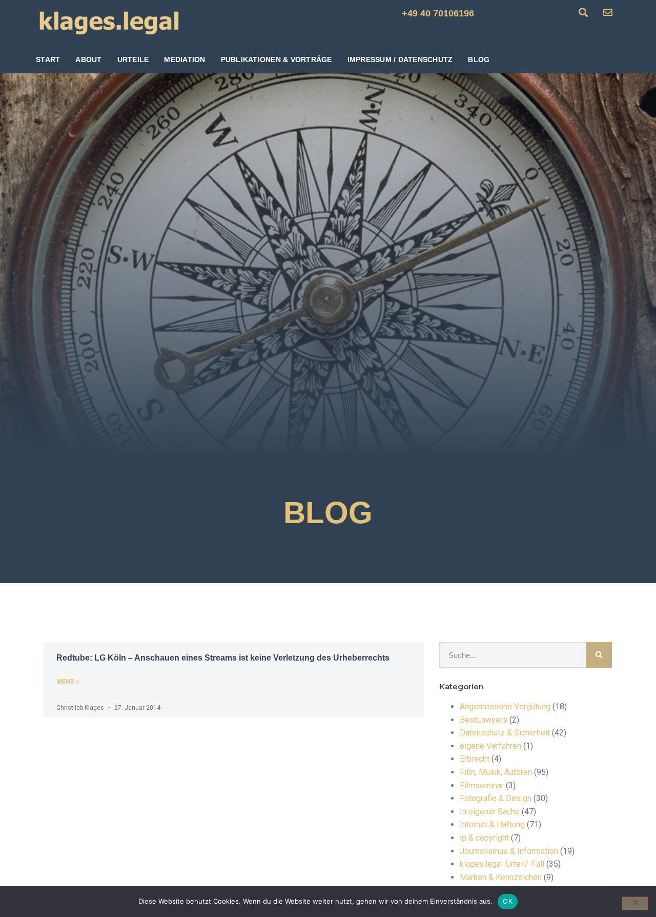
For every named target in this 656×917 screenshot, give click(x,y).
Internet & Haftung (492, 824)
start (48, 59)
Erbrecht (474, 759)
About (88, 59)
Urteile (133, 59)
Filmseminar (482, 785)
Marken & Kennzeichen (501, 877)
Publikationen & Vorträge (276, 59)
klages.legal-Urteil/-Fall (502, 864)
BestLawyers (483, 720)
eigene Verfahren (490, 746)
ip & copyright (484, 838)
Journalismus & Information (509, 851)
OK (507, 901)
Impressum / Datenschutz (400, 59)
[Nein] (635, 903)
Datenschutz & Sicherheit (505, 732)
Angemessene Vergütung (505, 706)
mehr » (67, 681)
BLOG (478, 59)
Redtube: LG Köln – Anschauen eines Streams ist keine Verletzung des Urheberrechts (222, 657)
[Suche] (599, 655)
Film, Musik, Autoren (496, 772)
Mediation (184, 59)
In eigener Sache (490, 811)
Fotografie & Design (495, 798)
